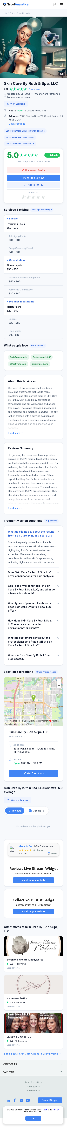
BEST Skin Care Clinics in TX (20, 143)
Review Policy (33, 1090)
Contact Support (50, 1100)
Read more (14, 433)
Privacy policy (33, 1086)
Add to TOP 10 (35, 185)
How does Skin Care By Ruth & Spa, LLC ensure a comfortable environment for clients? (30, 624)
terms (44, 1110)
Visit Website (17, 103)
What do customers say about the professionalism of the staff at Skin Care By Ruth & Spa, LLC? (30, 641)
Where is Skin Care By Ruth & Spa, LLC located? (29, 657)
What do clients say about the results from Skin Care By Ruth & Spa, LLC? (31, 533)
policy (56, 1110)
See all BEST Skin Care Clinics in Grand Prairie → (32, 1053)
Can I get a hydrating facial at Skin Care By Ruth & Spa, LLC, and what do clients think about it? (31, 589)
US (5, 13)
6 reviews (34, 89)
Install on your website (33, 880)
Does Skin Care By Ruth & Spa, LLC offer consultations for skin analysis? (31, 574)
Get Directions (17, 123)
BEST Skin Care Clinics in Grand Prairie (25, 130)
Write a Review (35, 178)
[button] (33, 111)
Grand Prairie (23, 13)
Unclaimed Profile (35, 170)
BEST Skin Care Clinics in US (20, 137)
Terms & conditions (33, 1082)
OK (33, 1118)
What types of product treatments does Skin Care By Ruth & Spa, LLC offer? (29, 607)
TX (11, 13)
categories (10, 1064)
